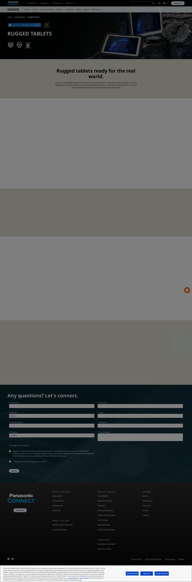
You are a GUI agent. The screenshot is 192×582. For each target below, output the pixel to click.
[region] (96, 573)
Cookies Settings (132, 573)
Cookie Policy (72, 578)
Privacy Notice (84, 578)
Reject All (147, 573)
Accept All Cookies (162, 573)
